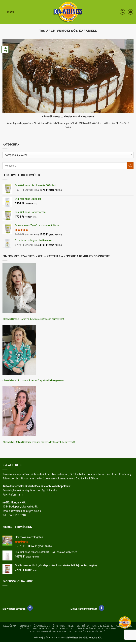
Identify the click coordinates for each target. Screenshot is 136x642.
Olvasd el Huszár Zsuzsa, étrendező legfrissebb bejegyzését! (33, 380)
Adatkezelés (41, 628)
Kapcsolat (67, 628)
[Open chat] (125, 622)
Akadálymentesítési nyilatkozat (51, 631)
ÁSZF (54, 628)
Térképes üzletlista (89, 628)
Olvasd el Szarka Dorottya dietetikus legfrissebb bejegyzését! (33, 319)
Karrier (111, 628)
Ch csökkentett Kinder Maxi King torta (68, 116)
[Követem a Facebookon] (30, 608)
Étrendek (59, 625)
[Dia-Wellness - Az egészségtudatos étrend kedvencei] (68, 12)
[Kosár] (130, 12)
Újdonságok (42, 625)
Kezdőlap (9, 625)
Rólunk (25, 628)
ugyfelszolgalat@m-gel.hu (25, 510)
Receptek (74, 625)
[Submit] (130, 165)
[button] (8, 12)
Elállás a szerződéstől (91, 631)
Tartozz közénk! (103, 625)
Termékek (24, 625)
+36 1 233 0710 (16, 515)
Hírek (86, 625)
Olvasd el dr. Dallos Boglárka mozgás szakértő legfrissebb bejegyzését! (38, 442)
